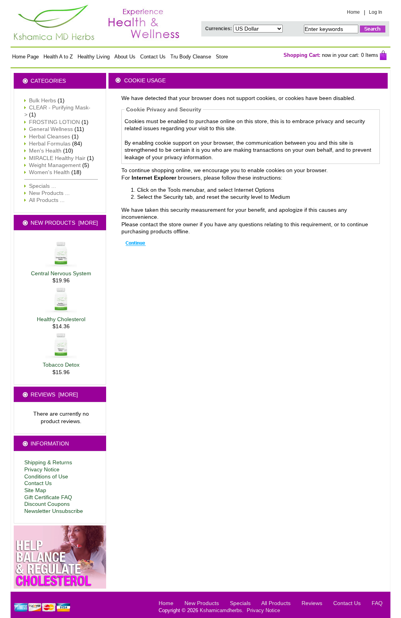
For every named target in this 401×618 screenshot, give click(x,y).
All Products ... (47, 200)
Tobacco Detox (61, 365)
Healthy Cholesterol (61, 319)
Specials (240, 603)
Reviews (312, 603)
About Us (124, 57)
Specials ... (42, 186)
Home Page (25, 57)
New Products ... (49, 193)
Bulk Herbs (42, 100)
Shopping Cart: (302, 55)
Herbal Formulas (49, 143)
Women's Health (49, 172)
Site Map (35, 490)
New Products (201, 603)
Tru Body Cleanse (190, 57)
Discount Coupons (47, 504)
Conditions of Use (46, 477)
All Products (276, 603)
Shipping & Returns (48, 462)
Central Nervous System (61, 273)
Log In (375, 12)
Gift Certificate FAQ (48, 497)
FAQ (377, 603)
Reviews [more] (54, 394)
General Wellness (51, 129)
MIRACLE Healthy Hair (57, 158)
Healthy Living (94, 57)
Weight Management (55, 165)
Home (353, 12)
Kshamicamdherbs (221, 610)
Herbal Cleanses (49, 136)
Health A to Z (58, 57)
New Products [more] (64, 223)
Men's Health (45, 150)
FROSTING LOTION (54, 122)
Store (222, 57)
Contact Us (153, 57)
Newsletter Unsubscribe (53, 511)
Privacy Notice (42, 470)
